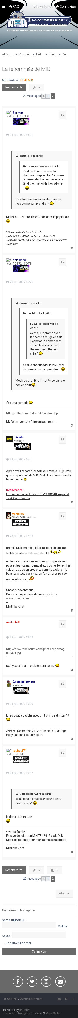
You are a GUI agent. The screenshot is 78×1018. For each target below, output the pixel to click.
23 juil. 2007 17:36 (21, 536)
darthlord (19, 260)
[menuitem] (14, 6)
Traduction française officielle (22, 1013)
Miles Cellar (53, 1013)
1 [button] (48, 96)
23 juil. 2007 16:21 (21, 134)
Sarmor (18, 112)
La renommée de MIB (26, 69)
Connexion (9, 910)
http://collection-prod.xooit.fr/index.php (32, 413)
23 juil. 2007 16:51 (21, 459)
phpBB (23, 1010)
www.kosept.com (17, 598)
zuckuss (18, 514)
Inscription (27, 910)
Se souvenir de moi (18, 943)
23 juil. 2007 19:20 (21, 703)
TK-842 (19, 437)
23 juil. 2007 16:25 (21, 282)
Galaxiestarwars (24, 681)
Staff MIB (26, 80)
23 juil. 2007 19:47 (21, 772)
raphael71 (19, 750)
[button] (43, 96)
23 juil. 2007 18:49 (21, 637)
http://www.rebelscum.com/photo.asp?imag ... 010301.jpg (36, 651)
